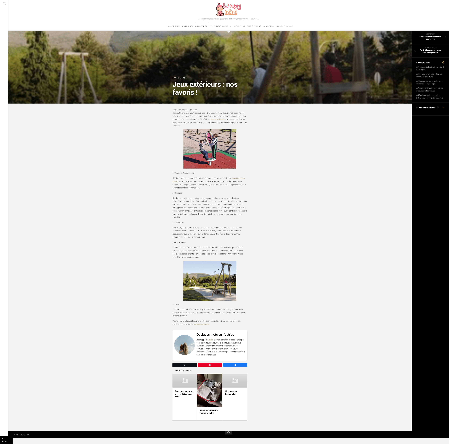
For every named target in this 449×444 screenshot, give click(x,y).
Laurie (210, 340)
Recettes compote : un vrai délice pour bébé (184, 394)
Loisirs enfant (201, 26)
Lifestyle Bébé (173, 26)
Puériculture (239, 26)
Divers (279, 26)
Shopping (267, 26)
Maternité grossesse (219, 26)
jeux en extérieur (218, 119)
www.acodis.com (201, 324)
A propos (288, 26)
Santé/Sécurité (254, 26)
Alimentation (187, 26)
